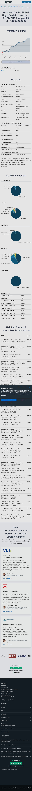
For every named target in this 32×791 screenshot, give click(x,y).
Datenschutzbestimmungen (24, 386)
